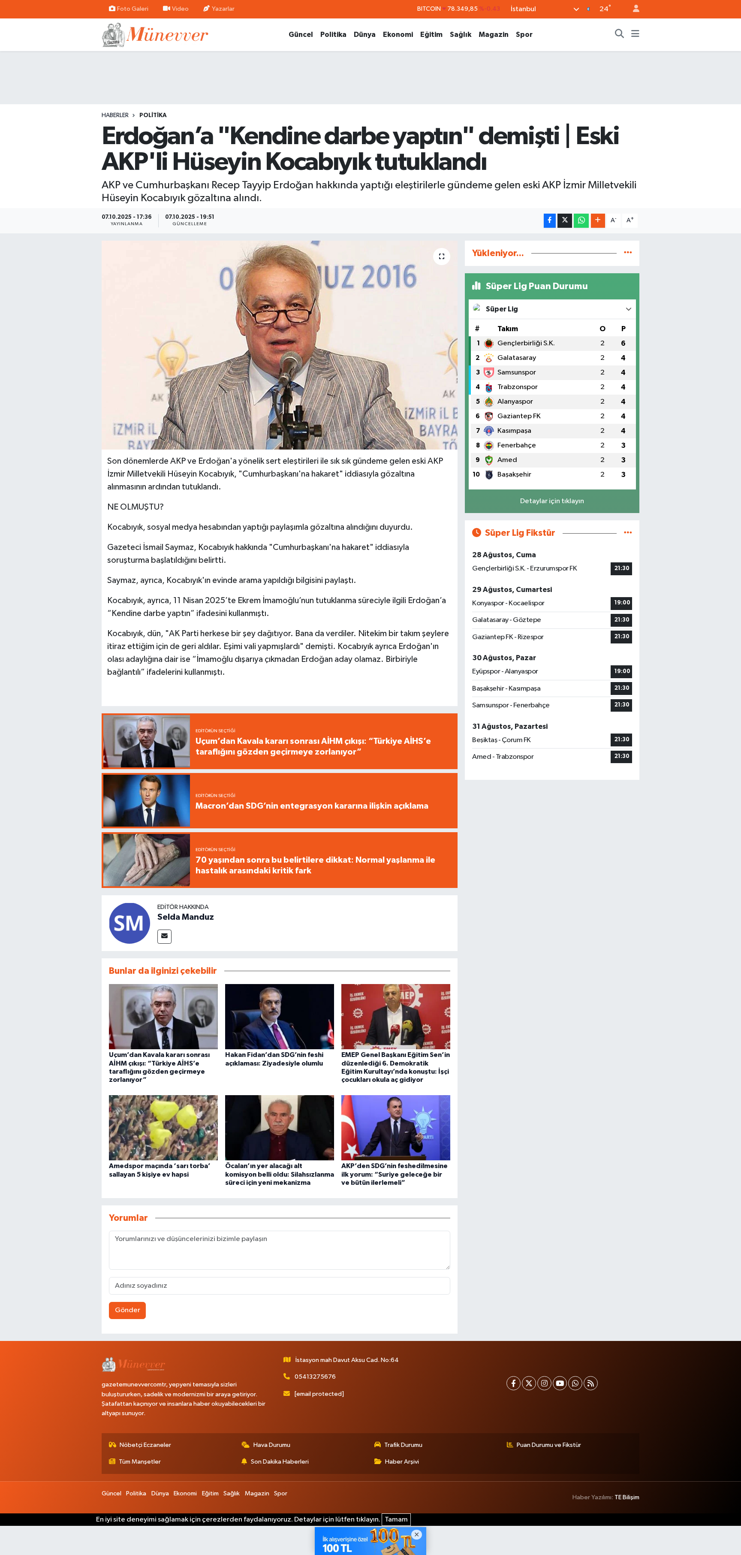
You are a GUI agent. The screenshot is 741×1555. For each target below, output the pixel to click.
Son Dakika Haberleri (280, 1461)
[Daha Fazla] (598, 221)
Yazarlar (223, 9)
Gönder (127, 1310)
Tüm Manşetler (140, 1461)
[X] (529, 1383)
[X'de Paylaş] (564, 221)
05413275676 (315, 1377)
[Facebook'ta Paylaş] (550, 221)
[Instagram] (544, 1383)
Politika (333, 34)
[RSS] (591, 1383)
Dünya (365, 34)
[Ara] (619, 34)
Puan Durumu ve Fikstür (549, 1445)
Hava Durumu (271, 1445)
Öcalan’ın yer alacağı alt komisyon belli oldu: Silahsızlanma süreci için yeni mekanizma (279, 1174)
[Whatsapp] (575, 1383)
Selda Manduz (185, 917)
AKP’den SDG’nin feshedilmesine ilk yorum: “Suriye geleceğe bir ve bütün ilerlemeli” (394, 1174)
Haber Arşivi (402, 1461)
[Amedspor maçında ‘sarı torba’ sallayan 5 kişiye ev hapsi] (163, 1127)
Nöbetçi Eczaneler (145, 1445)
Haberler (115, 115)
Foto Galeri (132, 9)
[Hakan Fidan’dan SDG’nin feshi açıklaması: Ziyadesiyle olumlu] (279, 1016)
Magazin (494, 34)
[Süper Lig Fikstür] (628, 533)
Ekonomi (398, 34)
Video (180, 9)
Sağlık (460, 34)
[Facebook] (513, 1383)
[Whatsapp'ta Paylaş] (581, 221)
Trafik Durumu (403, 1445)
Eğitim (431, 34)
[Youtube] (560, 1383)
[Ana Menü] (635, 34)
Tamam (396, 1519)
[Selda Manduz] (129, 923)
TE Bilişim (626, 1497)
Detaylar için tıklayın (552, 501)
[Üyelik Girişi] (632, 9)
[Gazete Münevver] (156, 34)
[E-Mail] (164, 937)
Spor (524, 34)
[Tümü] (628, 253)
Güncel (301, 34)
